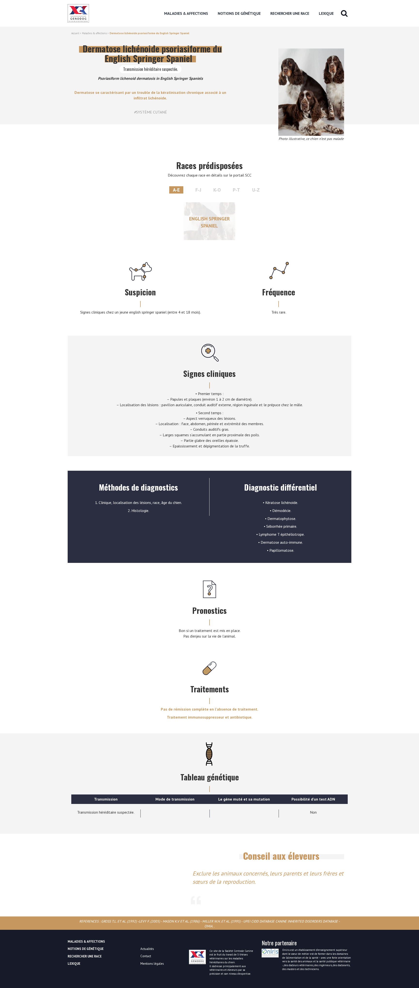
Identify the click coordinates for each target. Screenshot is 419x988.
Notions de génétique (239, 13)
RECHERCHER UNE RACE (289, 13)
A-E (176, 190)
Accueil (75, 33)
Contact (145, 956)
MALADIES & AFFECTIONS (186, 13)
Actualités (147, 949)
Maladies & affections (94, 33)
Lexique (326, 13)
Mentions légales (152, 964)
